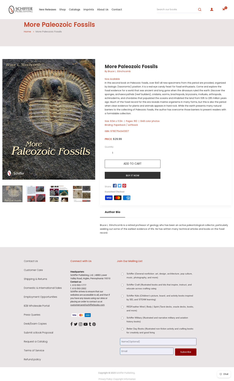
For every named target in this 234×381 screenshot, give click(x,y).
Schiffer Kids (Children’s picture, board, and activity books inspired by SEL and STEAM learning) (160, 297)
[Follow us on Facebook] (115, 186)
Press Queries (32, 315)
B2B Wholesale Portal (37, 306)
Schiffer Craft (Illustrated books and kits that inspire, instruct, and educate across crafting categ (159, 286)
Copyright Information (125, 379)
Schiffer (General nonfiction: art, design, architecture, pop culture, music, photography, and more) (159, 275)
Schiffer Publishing (125, 373)
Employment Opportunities (40, 297)
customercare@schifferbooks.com (87, 305)
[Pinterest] (94, 324)
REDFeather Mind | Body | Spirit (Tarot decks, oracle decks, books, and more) (160, 308)
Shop (62, 9)
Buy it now (132, 175)
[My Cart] (223, 9)
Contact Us (31, 261)
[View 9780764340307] (12, 194)
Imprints (88, 9)
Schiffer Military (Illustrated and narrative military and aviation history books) (157, 319)
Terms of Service (34, 350)
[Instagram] (80, 324)
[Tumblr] (90, 324)
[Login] (211, 9)
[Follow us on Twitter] (119, 186)
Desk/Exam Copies (35, 323)
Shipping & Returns (35, 279)
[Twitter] (76, 324)
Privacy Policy (105, 379)
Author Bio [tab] (112, 212)
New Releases (47, 9)
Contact (117, 9)
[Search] (199, 9)
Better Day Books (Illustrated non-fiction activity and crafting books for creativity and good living (160, 330)
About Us (102, 9)
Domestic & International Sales (43, 288)
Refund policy (32, 359)
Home (27, 31)
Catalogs (74, 9)
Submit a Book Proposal (38, 332)
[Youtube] (86, 324)
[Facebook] (71, 324)
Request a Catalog (35, 341)
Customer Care (33, 270)
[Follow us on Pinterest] (124, 186)
